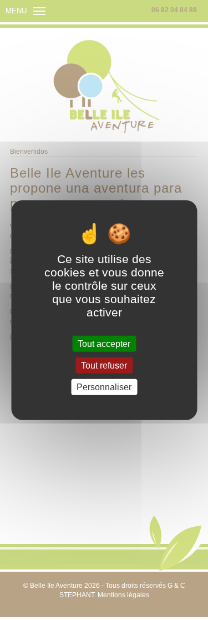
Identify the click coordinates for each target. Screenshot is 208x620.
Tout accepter (104, 343)
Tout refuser (104, 365)
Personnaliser (104, 387)
